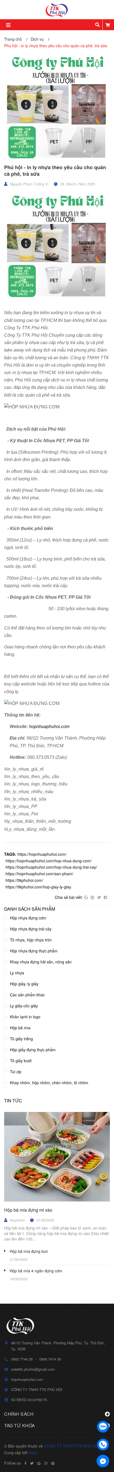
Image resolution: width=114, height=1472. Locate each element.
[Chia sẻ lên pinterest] (92, 897)
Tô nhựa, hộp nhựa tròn (31, 940)
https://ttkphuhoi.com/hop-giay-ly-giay (38, 887)
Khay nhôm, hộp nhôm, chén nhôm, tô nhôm (49, 1082)
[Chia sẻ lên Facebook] (105, 897)
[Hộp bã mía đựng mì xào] (57, 1156)
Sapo (33, 1452)
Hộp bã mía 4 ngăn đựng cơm (36, 1270)
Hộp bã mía (20, 1027)
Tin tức (13, 1100)
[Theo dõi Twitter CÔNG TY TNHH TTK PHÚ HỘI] (31, 1463)
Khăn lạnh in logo (25, 1016)
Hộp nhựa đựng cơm (28, 918)
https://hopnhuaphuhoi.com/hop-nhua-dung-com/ (49, 860)
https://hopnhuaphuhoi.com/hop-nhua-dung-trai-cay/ (51, 867)
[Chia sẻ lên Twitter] (99, 897)
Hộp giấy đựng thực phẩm (33, 1049)
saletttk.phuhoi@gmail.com (33, 1369)
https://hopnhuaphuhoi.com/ (41, 854)
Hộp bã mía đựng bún (29, 1251)
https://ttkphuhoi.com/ (24, 880)
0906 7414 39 (50, 1359)
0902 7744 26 (22, 1359)
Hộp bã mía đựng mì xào (28, 1210)
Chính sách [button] (18, 1414)
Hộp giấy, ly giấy (24, 983)
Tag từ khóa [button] (19, 1425)
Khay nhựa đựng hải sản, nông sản (41, 961)
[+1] (86, 897)
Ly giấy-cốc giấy (24, 1005)
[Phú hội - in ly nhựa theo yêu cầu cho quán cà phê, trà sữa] (57, 107)
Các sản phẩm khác (27, 994)
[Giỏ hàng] (107, 24)
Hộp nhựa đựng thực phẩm (34, 951)
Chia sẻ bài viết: (69, 897)
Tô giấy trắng (21, 1038)
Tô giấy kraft (21, 1060)
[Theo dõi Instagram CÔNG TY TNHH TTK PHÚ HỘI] (45, 1463)
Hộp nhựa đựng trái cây (30, 929)
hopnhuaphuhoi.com (49, 726)
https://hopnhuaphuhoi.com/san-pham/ (39, 873)
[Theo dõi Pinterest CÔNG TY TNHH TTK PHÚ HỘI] (53, 1463)
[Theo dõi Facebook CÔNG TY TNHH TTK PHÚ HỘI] (25, 1463)
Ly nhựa (17, 972)
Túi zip (15, 1071)
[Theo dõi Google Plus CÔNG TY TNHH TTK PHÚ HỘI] (38, 1463)
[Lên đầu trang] (103, 1412)
